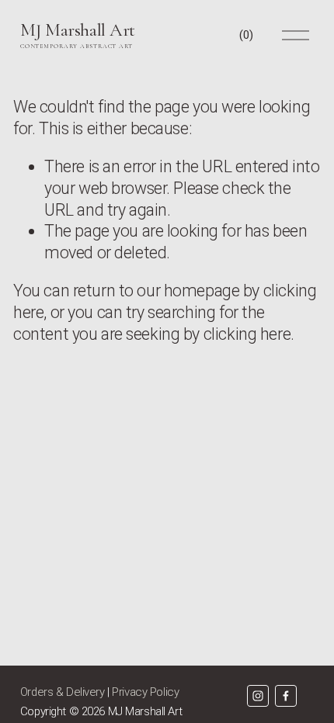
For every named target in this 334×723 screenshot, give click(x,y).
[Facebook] (286, 696)
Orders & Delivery (62, 692)
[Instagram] (258, 696)
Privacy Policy (145, 692)
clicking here (247, 334)
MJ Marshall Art (77, 30)
